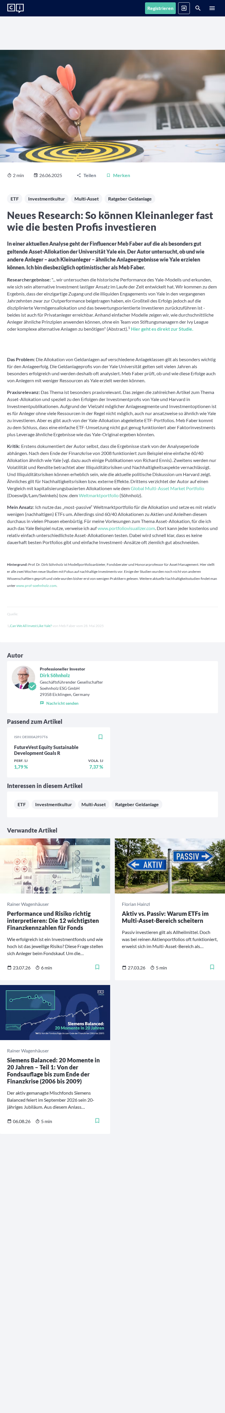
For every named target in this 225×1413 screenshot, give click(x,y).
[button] (71, 701)
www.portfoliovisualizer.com (126, 528)
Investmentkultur (46, 198)
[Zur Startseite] (15, 8)
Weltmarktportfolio (99, 495)
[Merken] (100, 737)
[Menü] (212, 8)
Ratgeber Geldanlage (130, 198)
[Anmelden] (184, 8)
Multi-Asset (86, 198)
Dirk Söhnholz (55, 675)
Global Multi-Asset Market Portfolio (167, 488)
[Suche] (198, 8)
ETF (15, 198)
